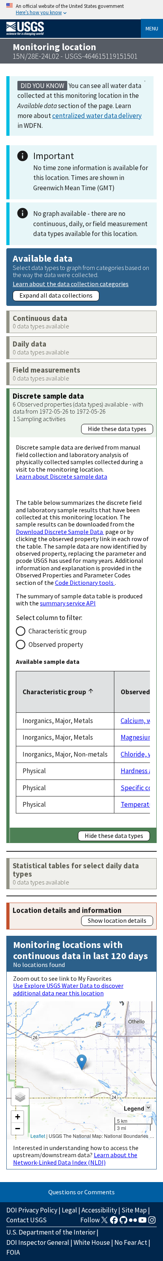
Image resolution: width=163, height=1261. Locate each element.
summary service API (68, 603)
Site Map (134, 1210)
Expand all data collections (56, 295)
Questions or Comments (81, 1192)
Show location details (117, 920)
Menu (152, 28)
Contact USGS (26, 1220)
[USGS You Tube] (142, 1222)
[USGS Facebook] (114, 1222)
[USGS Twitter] (104, 1222)
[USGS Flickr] (133, 1222)
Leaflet (37, 1135)
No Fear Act (130, 1242)
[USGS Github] (123, 1222)
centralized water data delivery (97, 115)
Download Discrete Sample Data (60, 532)
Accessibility (99, 1210)
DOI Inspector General (37, 1242)
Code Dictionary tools (85, 582)
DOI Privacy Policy (31, 1210)
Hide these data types (117, 429)
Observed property (55, 644)
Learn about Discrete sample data (61, 476)
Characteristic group (57, 631)
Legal (69, 1210)
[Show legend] (148, 1108)
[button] (82, 1062)
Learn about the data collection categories (71, 283)
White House (92, 1242)
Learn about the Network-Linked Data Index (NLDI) (75, 1158)
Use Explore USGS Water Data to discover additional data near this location (68, 989)
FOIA (13, 1252)
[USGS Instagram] (152, 1222)
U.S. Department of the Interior (50, 1232)
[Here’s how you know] (81, 9)
